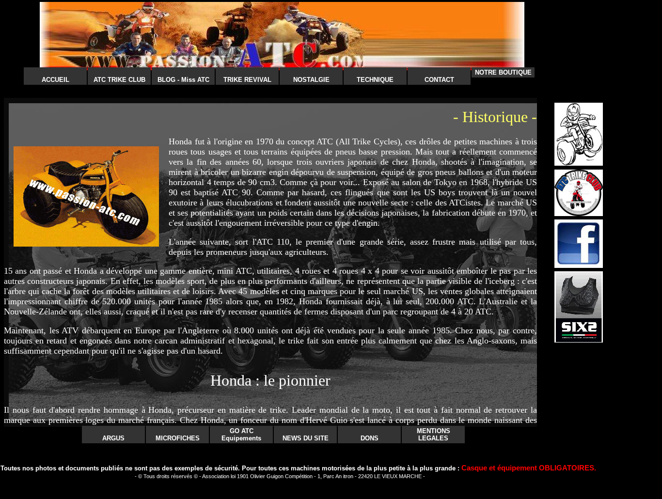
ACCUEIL (55, 79)
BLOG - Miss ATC (183, 79)
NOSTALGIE (311, 79)
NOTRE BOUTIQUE (503, 72)
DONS (369, 438)
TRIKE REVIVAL (247, 79)
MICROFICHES (178, 438)
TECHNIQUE (375, 79)
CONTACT (439, 79)
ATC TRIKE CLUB (119, 79)
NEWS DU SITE (306, 438)
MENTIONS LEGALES (433, 434)
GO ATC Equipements (241, 434)
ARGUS (113, 438)
